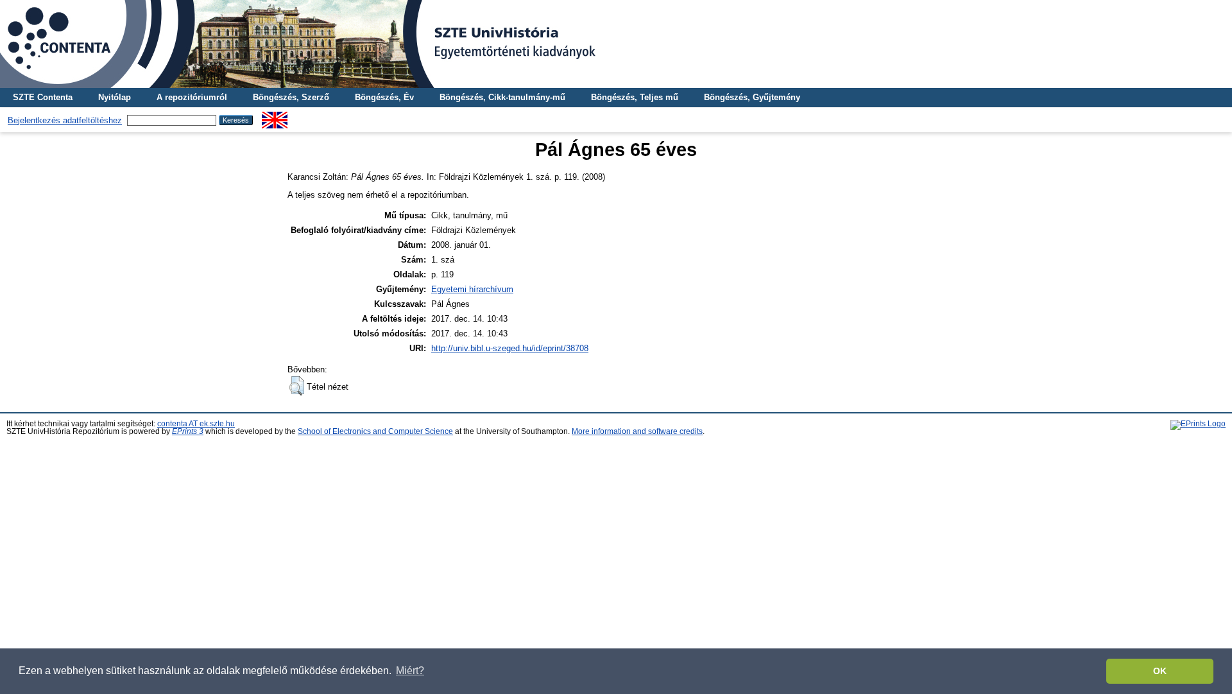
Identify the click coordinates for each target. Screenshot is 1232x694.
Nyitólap (114, 97)
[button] (296, 385)
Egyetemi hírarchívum (472, 289)
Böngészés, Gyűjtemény (752, 97)
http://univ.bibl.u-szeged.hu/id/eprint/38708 (509, 348)
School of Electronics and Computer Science (375, 431)
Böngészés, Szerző (291, 97)
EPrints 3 (187, 431)
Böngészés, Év (384, 97)
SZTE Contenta (43, 97)
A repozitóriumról (192, 97)
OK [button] (1160, 671)
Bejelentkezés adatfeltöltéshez (65, 120)
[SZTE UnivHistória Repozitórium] (616, 44)
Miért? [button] (410, 670)
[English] (274, 116)
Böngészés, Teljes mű (634, 97)
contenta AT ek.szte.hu (196, 424)
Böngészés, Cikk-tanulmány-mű (502, 97)
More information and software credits (637, 431)
